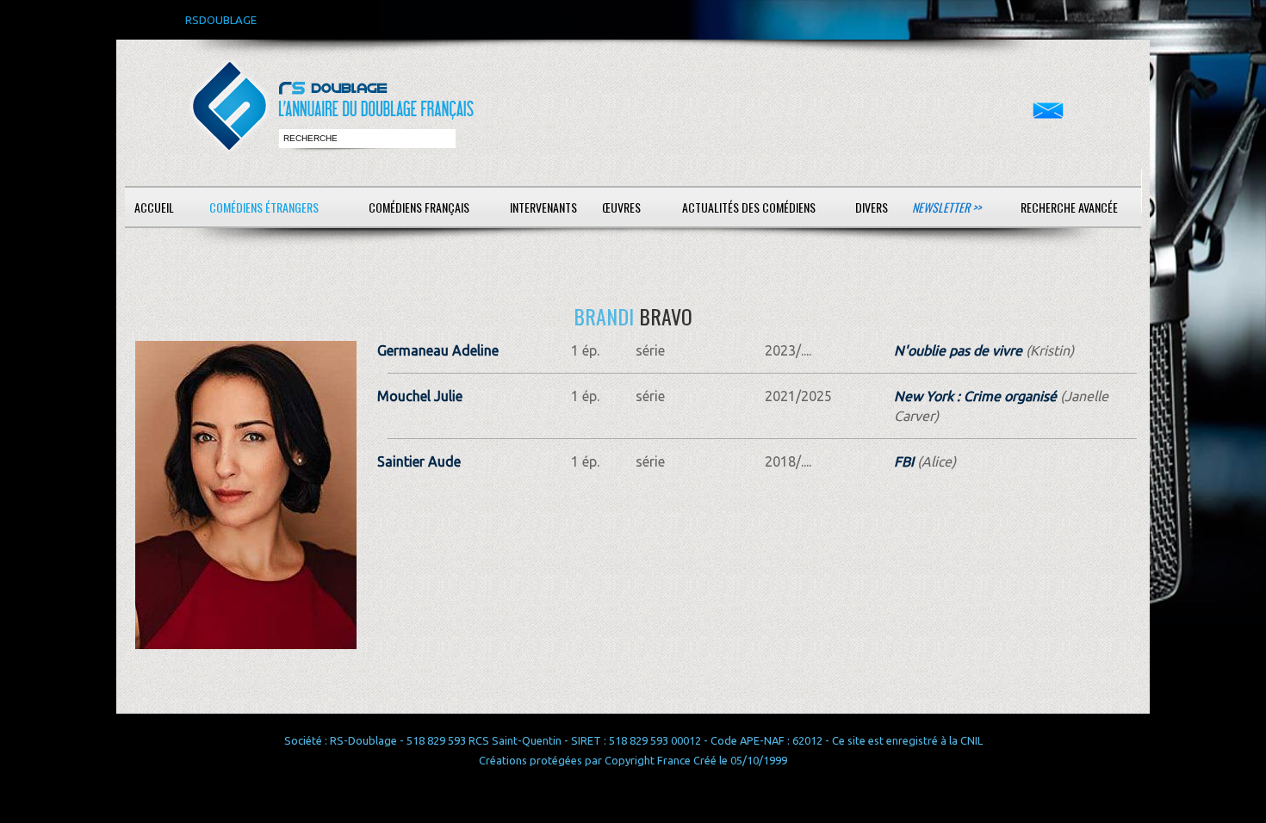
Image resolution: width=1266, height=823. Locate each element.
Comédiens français (419, 207)
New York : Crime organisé (975, 396)
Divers (871, 207)
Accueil (154, 207)
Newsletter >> (946, 207)
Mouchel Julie (419, 396)
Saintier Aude (419, 461)
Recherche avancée (1069, 207)
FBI (904, 461)
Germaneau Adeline (438, 350)
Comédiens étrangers (264, 207)
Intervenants (543, 207)
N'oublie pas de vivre (958, 350)
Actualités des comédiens (749, 207)
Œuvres (621, 207)
